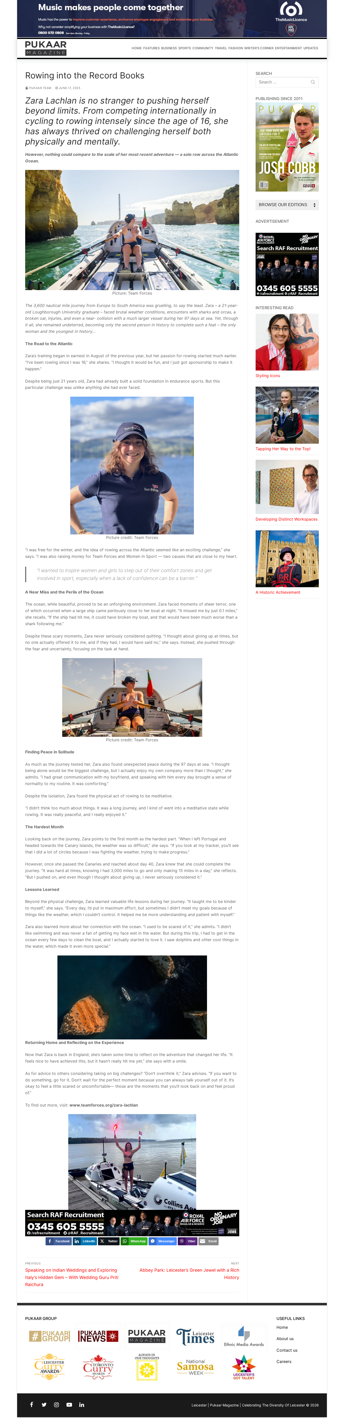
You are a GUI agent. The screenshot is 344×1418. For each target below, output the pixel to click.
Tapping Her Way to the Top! (283, 448)
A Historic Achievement (278, 592)
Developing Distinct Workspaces (287, 519)
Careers (284, 1361)
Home (282, 1327)
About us (285, 1338)
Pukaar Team (39, 88)
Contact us (287, 1350)
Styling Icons (268, 375)
